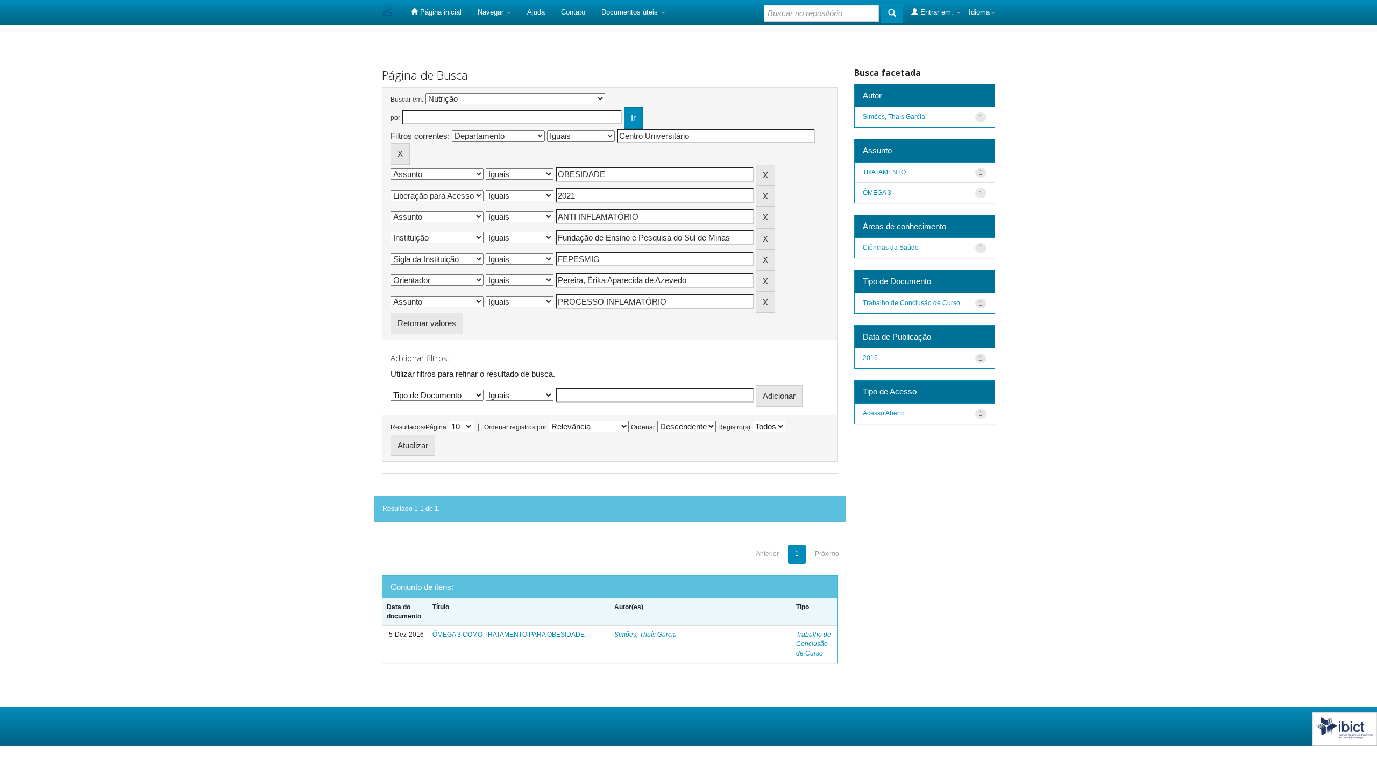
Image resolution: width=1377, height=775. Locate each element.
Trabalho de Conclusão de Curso (813, 644)
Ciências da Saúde (891, 247)
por (395, 118)
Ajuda (536, 12)
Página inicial (440, 12)
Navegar (492, 12)
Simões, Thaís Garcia (645, 634)
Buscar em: (407, 99)
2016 (870, 358)
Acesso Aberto (884, 413)
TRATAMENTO (884, 172)
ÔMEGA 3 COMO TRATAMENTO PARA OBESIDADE (508, 634)
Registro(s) (734, 427)
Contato (573, 12)
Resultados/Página (418, 427)
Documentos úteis (630, 12)
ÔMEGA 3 (877, 192)
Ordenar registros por (515, 427)
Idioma (979, 12)
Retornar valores (427, 323)
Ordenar (643, 427)
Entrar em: (936, 12)
